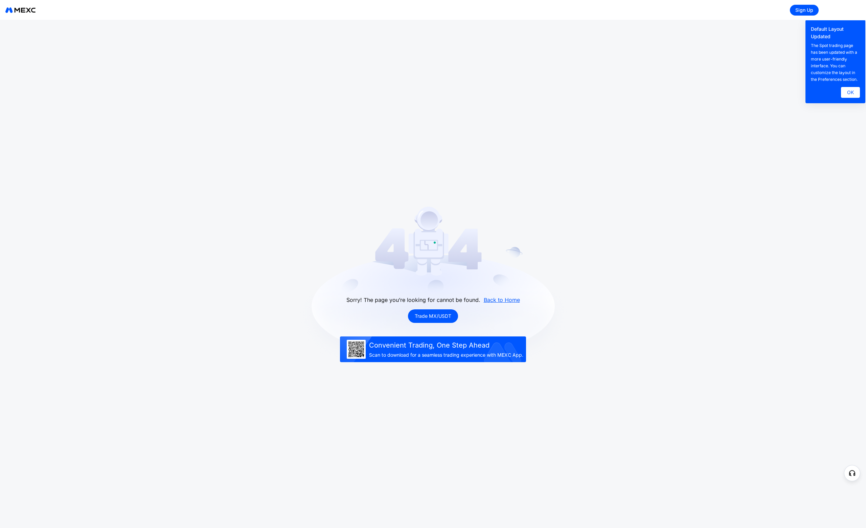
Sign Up (804, 10)
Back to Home (502, 299)
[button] (852, 473)
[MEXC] (20, 10)
